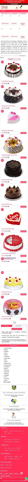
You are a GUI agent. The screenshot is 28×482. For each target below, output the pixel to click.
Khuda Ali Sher (7, 363)
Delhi (5, 448)
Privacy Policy (16, 441)
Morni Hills (6, 371)
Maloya (6, 368)
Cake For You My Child (7, 316)
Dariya (5, 353)
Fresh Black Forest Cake (7, 81)
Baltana (6, 349)
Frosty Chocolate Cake (7, 179)
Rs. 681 (3, 108)
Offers (16, 431)
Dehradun (12, 450)
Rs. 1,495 (9, 255)
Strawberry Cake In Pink (7, 130)
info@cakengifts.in (8, 467)
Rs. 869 (3, 206)
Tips (22, 431)
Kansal (5, 361)
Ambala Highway (8, 348)
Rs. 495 (7, 83)
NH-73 (5, 376)
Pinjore (5, 380)
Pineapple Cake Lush (7, 291)
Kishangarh (6, 366)
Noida (13, 448)
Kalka (5, 360)
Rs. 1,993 (4, 318)
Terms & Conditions (8, 439)
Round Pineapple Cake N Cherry (9, 155)
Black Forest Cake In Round (8, 105)
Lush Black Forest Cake (7, 259)
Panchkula (6, 378)
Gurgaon (9, 448)
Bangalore (10, 456)
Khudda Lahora (7, 365)
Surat (20, 456)
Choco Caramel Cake (7, 204)
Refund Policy (16, 439)
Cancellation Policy (8, 441)
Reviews (6, 325)
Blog (20, 431)
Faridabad (6, 450)
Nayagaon (6, 375)
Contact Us (11, 431)
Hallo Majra (6, 356)
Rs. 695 (7, 206)
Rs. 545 (7, 108)
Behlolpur (6, 351)
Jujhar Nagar (7, 358)
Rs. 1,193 (4, 231)
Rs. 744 (3, 157)
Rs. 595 (7, 157)
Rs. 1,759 (4, 255)
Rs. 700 (3, 294)
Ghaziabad (18, 448)
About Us (6, 431)
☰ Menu (3, 10)
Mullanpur (6, 373)
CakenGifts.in (23, 480)
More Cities (17, 450)
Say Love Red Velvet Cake (8, 228)
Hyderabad (10, 458)
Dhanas (6, 354)
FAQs (5, 433)
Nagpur (5, 458)
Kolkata (5, 456)
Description (18, 325)
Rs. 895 (8, 231)
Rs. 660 (3, 83)
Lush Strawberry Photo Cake (8, 253)
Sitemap (9, 433)
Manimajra (6, 370)
